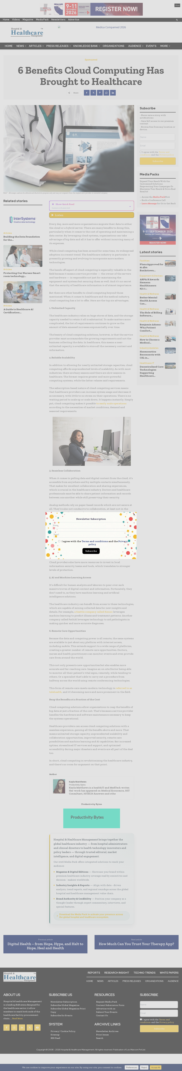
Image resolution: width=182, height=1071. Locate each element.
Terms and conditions (95, 541)
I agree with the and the (94, 543)
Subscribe (91, 551)
